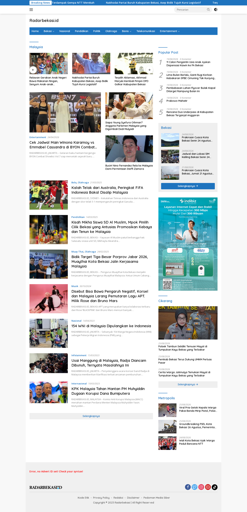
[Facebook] (188, 487)
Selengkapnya (91, 416)
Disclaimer (133, 497)
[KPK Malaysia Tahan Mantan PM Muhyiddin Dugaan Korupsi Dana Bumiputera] (48, 395)
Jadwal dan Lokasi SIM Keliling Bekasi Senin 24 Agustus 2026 (196, 155)
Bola (73, 182)
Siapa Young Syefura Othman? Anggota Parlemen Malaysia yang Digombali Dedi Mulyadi (125, 126)
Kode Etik (83, 497)
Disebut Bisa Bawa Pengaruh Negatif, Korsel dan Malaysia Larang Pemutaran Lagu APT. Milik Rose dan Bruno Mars (109, 296)
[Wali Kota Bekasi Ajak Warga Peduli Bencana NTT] (167, 443)
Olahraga (111, 31)
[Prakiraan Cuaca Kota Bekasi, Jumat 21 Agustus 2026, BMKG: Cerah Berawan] (170, 173)
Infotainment (78, 355)
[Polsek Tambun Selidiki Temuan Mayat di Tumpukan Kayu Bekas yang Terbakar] (188, 323)
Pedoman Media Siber (157, 497)
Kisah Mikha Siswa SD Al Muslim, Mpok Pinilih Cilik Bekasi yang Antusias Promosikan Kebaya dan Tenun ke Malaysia (111, 227)
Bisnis (125, 31)
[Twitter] (194, 487)
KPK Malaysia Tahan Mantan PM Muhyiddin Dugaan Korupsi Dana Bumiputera (108, 391)
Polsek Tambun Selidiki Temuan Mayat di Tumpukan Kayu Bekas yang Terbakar (182, 348)
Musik (74, 286)
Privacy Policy (101, 497)
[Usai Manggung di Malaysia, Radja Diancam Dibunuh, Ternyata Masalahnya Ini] (48, 364)
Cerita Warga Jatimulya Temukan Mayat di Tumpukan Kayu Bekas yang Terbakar (184, 374)
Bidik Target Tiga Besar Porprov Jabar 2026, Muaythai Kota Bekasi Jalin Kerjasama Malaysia (109, 261)
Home (35, 31)
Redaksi (118, 497)
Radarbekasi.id (44, 20)
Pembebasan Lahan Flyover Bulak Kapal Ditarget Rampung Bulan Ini (191, 89)
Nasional (64, 31)
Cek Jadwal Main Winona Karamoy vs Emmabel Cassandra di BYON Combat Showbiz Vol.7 (62, 147)
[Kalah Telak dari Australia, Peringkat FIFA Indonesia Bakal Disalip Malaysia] (48, 195)
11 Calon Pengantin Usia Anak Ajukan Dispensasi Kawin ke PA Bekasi (188, 63)
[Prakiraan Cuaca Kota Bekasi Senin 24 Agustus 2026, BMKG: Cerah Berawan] (170, 140)
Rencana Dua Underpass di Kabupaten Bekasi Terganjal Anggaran (190, 113)
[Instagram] (201, 487)
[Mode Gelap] (216, 10)
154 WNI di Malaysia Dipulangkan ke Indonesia (111, 326)
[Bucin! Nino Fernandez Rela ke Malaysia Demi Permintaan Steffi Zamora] (129, 148)
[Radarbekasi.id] (45, 487)
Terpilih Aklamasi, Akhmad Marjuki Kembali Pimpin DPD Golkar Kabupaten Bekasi (131, 81)
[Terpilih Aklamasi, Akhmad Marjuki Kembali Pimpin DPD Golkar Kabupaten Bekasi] (134, 63)
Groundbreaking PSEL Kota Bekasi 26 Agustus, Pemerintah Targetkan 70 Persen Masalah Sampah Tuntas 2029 (197, 425)
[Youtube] (208, 487)
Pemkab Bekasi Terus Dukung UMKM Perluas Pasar (185, 361)
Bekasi (48, 31)
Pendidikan (81, 31)
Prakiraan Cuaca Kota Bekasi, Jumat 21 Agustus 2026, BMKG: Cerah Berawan (197, 172)
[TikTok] (215, 487)
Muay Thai (77, 251)
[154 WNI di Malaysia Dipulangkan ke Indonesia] (48, 333)
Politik (96, 31)
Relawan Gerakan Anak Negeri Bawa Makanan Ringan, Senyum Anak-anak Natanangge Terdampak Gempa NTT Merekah (48, 81)
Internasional (79, 383)
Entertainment (168, 31)
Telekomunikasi (146, 31)
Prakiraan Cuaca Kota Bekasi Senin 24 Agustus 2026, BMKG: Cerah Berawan (196, 139)
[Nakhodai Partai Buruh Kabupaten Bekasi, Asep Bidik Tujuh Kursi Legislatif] (91, 63)
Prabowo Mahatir (177, 100)
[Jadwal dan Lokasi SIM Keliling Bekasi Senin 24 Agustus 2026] (170, 156)
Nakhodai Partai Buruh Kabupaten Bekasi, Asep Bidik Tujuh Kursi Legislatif (128, 2)
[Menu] (31, 10)
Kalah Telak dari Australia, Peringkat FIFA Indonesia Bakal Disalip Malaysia (107, 190)
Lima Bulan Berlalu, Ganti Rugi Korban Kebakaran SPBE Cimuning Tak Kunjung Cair (190, 76)
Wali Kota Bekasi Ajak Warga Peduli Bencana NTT (197, 442)
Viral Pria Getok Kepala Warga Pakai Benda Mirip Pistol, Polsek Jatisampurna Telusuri (198, 409)
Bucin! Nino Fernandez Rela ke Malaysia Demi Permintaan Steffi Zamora (129, 167)
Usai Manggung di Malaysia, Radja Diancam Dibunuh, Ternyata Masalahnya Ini (108, 362)
